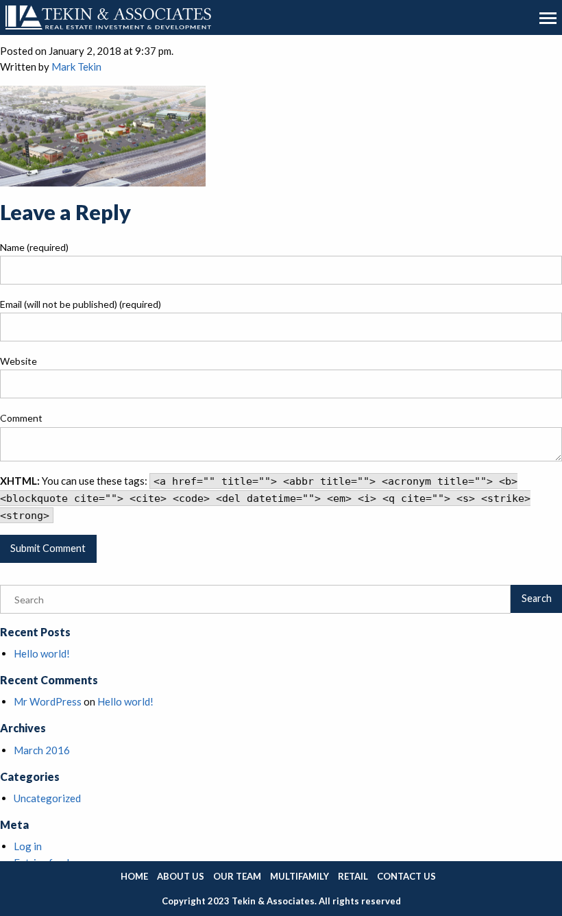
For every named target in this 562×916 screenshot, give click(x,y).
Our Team (237, 876)
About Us (180, 876)
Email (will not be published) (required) (80, 304)
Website (18, 361)
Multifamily (299, 876)
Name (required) (34, 247)
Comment (21, 418)
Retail (353, 876)
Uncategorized (47, 798)
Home (134, 876)
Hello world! (42, 653)
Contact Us (406, 876)
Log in (28, 846)
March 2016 (42, 750)
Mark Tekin (76, 66)
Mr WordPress (48, 701)
